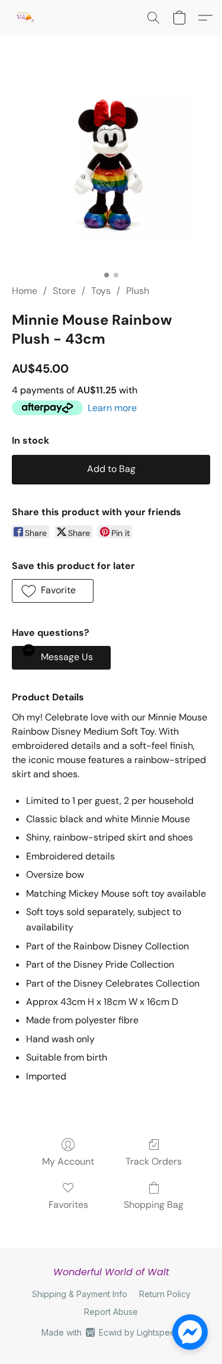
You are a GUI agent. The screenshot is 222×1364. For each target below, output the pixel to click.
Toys (101, 291)
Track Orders (154, 1161)
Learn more (112, 408)
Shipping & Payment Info (79, 1294)
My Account (68, 1161)
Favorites (68, 1204)
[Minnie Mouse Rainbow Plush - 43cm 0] (111, 174)
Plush (137, 291)
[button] (25, 17)
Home (24, 291)
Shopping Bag (154, 1204)
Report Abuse (111, 1312)
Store (64, 291)
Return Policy (165, 1294)
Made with (111, 1332)
